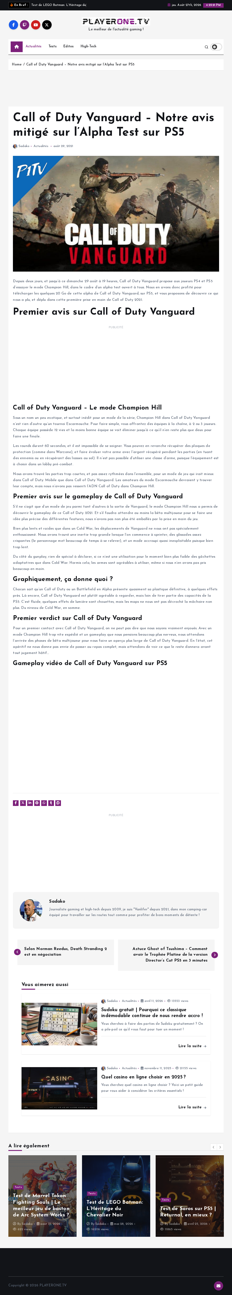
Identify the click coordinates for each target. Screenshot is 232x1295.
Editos (68, 46)
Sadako (24, 146)
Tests (52, 46)
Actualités (34, 46)
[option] (42, 1196)
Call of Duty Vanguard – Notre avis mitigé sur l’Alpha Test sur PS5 (80, 64)
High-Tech (88, 46)
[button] (213, 1147)
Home (17, 64)
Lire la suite (190, 1046)
